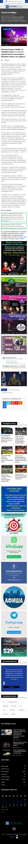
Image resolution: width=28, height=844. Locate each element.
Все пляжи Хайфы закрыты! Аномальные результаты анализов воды (7, 458)
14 (21, 801)
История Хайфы (13, 776)
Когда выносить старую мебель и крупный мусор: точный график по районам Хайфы (20, 439)
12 (13, 801)
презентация (13, 702)
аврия (13, 714)
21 (21, 803)
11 (10, 801)
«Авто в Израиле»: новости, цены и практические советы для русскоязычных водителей (7, 438)
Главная (3, 15)
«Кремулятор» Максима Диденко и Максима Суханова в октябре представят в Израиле (21, 459)
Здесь (10, 74)
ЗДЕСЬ (22, 239)
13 (17, 801)
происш (5, 714)
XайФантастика (13, 768)
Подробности (5, 221)
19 (13, 803)
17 (6, 803)
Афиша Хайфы (13, 771)
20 (17, 803)
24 (6, 805)
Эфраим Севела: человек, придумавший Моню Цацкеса (20, 744)
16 (3, 803)
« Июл (3, 812)
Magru (14, 837)
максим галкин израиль (14, 389)
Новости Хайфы (10, 15)
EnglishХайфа (13, 766)
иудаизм (5, 706)
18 (10, 803)
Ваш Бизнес (13, 774)
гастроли (12, 710)
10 (6, 801)
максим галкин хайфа (7, 392)
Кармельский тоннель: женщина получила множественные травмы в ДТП (6, 478)
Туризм (13, 782)
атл (4, 702)
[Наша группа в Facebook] (14, 828)
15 (25, 801)
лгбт (4, 710)
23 (3, 805)
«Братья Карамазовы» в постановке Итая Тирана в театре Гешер (19, 751)
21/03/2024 (6, 60)
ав (20, 706)
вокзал (14, 706)
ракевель (21, 710)
